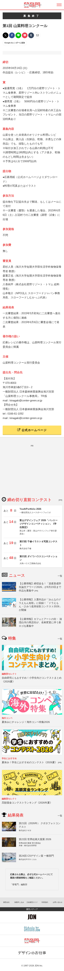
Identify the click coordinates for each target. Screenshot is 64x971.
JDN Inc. (39, 965)
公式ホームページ (34, 430)
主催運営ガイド (32, 902)
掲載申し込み (19, 902)
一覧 (60, 576)
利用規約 (45, 902)
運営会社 (6, 902)
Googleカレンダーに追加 (14, 43)
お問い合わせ (57, 902)
